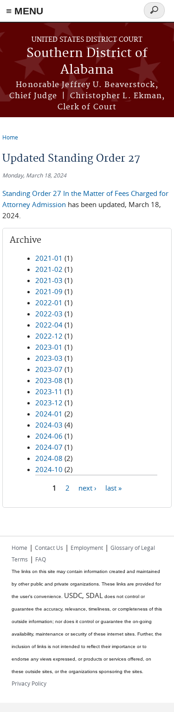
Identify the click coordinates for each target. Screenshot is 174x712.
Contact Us (49, 547)
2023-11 (49, 391)
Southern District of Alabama (87, 62)
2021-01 (49, 258)
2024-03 (49, 424)
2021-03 (49, 280)
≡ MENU (24, 11)
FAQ (40, 559)
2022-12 (49, 335)
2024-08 (49, 458)
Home (10, 137)
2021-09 (49, 291)
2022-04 (49, 324)
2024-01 (49, 413)
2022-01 (49, 302)
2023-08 (49, 380)
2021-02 (49, 269)
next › (87, 487)
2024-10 (49, 469)
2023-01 (49, 347)
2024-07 (49, 447)
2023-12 (49, 402)
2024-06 (49, 436)
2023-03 (49, 358)
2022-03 (49, 313)
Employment (87, 547)
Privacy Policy (29, 683)
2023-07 (49, 369)
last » (113, 487)
